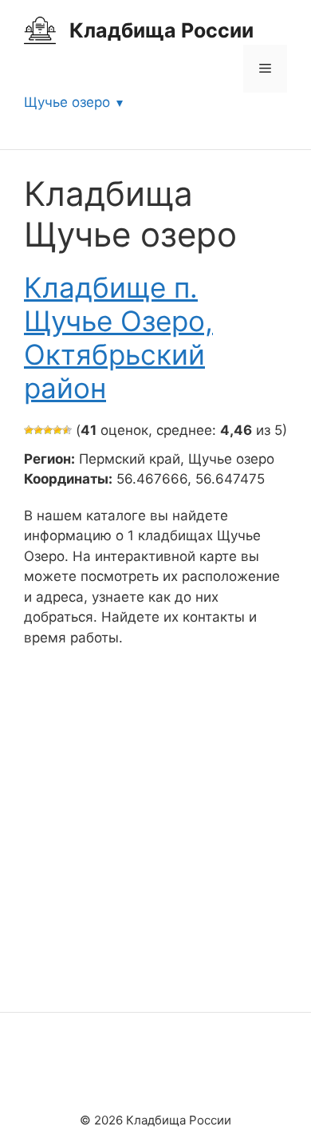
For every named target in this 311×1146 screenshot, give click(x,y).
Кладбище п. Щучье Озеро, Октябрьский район (118, 338)
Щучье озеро (67, 102)
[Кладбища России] (40, 30)
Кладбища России (161, 30)
